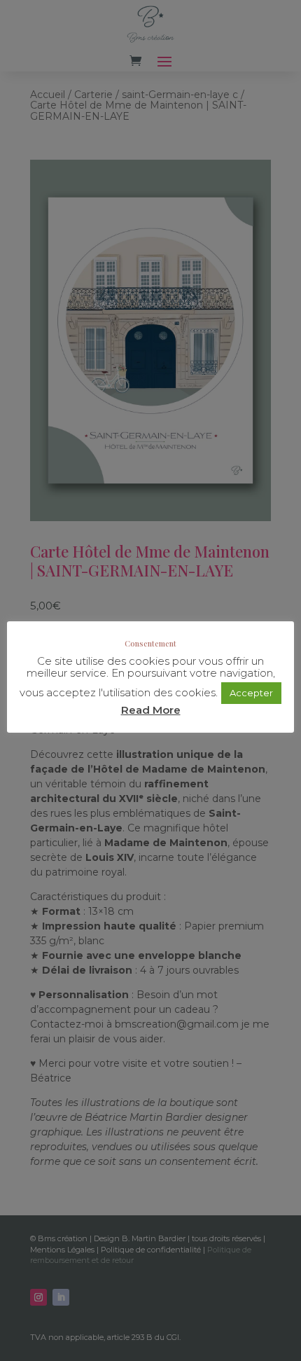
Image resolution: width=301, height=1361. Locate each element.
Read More (151, 710)
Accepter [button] (251, 692)
